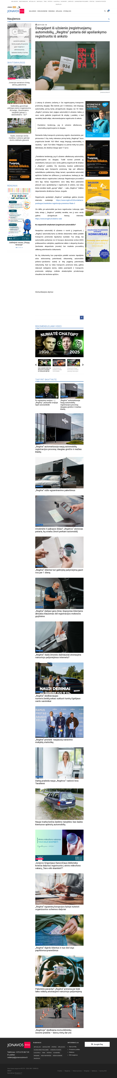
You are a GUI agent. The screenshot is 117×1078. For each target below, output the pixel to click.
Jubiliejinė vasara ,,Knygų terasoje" (19, 243)
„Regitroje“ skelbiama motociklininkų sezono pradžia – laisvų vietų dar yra (53, 1031)
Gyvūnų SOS (103, 1071)
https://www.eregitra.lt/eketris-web (48, 219)
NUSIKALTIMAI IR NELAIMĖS (41, 1050)
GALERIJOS (37, 1058)
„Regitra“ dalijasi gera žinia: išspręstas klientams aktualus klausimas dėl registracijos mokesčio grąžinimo (59, 614)
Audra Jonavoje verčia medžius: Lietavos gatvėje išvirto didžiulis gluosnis (19, 138)
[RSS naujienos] (109, 19)
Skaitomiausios (23, 1)
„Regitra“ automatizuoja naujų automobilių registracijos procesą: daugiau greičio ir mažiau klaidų (70, 404)
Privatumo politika (74, 1049)
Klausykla (57, 1)
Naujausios (14, 1)
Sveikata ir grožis (101, 1)
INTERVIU (49, 1052)
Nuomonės (64, 1)
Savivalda (39, 1)
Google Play (98, 1044)
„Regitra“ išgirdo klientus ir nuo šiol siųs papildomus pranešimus (54, 949)
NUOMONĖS (56, 1052)
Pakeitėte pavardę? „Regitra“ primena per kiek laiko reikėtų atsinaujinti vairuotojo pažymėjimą (58, 990)
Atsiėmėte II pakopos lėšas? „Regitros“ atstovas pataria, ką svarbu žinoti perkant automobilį (59, 530)
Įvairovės (70, 1)
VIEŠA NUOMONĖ (57, 1055)
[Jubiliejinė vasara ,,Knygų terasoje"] (17, 214)
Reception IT (18, 1073)
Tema (45, 1)
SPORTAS (54, 1047)
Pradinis (60, 1071)
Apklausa (94, 1071)
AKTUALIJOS (37, 1047)
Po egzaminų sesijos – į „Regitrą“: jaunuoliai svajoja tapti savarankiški (46, 402)
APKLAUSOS (61, 1047)
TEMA (43, 1052)
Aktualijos (32, 1)
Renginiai (86, 1071)
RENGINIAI (36, 1055)
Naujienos (67, 1071)
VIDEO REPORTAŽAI (46, 1055)
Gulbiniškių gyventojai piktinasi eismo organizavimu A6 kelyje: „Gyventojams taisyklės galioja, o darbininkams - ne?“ (19, 110)
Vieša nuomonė (77, 1071)
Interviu (50, 1)
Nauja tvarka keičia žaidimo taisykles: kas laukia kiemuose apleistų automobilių (59, 823)
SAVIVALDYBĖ (46, 1047)
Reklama (71, 1052)
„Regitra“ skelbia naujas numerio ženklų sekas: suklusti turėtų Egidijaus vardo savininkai (58, 698)
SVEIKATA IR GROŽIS (55, 1050)
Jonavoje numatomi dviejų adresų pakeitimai (19, 83)
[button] (16, 247)
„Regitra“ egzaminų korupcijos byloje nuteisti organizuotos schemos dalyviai (57, 908)
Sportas (91, 1)
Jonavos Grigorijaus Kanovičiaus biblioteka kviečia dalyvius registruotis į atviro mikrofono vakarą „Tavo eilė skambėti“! (58, 866)
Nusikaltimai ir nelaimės (81, 1)
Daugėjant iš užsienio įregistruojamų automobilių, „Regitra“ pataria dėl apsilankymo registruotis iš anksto (71, 32)
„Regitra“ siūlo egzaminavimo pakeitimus (55, 490)
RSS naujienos (73, 1055)
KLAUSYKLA (37, 1052)
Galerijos (58, 4)
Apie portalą (72, 1047)
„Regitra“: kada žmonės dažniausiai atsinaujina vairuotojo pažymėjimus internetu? (58, 656)
